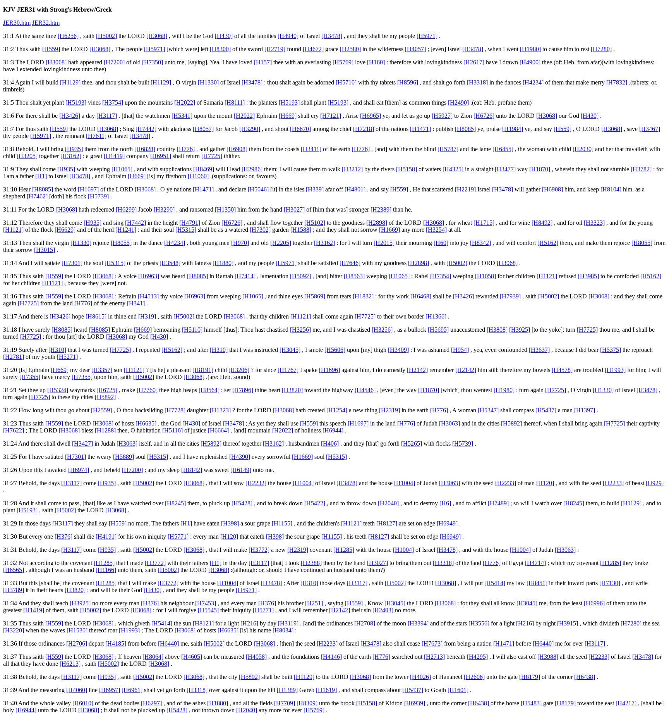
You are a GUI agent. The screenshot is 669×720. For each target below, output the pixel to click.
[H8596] (407, 82)
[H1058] (485, 276)
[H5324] (57, 390)
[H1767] (288, 370)
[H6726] (483, 115)
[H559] (51, 49)
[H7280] (601, 49)
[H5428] (242, 503)
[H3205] (27, 156)
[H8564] (209, 390)
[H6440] (168, 643)
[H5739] (98, 196)
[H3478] (331, 36)
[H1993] (615, 370)
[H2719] (274, 49)
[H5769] (343, 62)
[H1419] (114, 156)
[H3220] (13, 630)
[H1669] (389, 229)
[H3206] (238, 370)
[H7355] (29, 377)
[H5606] (334, 349)
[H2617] (473, 62)
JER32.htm (46, 22)
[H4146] (331, 656)
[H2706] (76, 643)
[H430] (224, 36)
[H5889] (123, 456)
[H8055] (121, 242)
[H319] (147, 316)
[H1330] (208, 82)
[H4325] (453, 169)
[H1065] (122, 169)
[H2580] (350, 49)
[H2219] (465, 189)
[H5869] (314, 296)
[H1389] (287, 690)
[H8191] (202, 370)
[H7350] (152, 62)
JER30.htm (17, 22)
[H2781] (13, 356)
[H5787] (447, 149)
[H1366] (435, 316)
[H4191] (106, 536)
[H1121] (13, 229)
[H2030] (583, 149)
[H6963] (148, 276)
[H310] (57, 349)
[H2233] (505, 483)
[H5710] (346, 82)
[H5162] (547, 242)
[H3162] (70, 156)
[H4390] (239, 456)
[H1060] (198, 176)
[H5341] (182, 115)
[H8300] (220, 49)
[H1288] (105, 430)
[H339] (315, 189)
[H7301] (72, 263)
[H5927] (442, 115)
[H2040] (388, 503)
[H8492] (542, 222)
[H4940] (288, 36)
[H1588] (300, 229)
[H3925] (519, 329)
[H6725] (106, 390)
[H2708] (364, 623)
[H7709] (284, 703)
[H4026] (420, 676)
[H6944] (332, 430)
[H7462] (37, 196)
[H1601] (458, 690)
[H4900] (530, 62)
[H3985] (588, 276)
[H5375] (610, 349)
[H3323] (594, 222)
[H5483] (531, 703)
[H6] (445, 503)
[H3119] (288, 623)
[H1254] (336, 410)
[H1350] (225, 209)
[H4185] (115, 643)
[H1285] (343, 549)
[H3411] (311, 149)
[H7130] (609, 583)
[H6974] (78, 470)
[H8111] (235, 102)
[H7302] (260, 229)
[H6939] (414, 703)
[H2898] (376, 222)
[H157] (263, 62)
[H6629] (65, 229)
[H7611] (96, 136)
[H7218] (363, 129)
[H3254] (436, 229)
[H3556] (478, 623)
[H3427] (82, 443)
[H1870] (539, 169)
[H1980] (530, 49)
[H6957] (109, 690)
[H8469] (203, 169)
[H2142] (417, 370)
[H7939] (510, 296)
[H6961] (132, 690)
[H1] (41, 176)
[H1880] (223, 263)
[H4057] (415, 49)
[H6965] (370, 115)
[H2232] (255, 483)
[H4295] (477, 656)
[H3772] (259, 549)
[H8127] (386, 523)
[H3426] (69, 115)
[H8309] (307, 703)
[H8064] (152, 656)
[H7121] (330, 115)
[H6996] (594, 603)
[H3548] (170, 263)
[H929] (655, 483)
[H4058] (256, 656)
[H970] (240, 242)
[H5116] (172, 430)
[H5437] (545, 410)
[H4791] (189, 222)
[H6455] (502, 149)
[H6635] (146, 423)
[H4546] (365, 390)
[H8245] (175, 503)
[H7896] (242, 390)
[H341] (136, 303)
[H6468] (420, 296)
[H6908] (236, 149)
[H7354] (440, 276)
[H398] (230, 523)
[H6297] (151, 703)
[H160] (376, 62)
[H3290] (249, 129)
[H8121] (203, 623)
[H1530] (77, 630)
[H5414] (494, 583)
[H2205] (280, 242)
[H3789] (13, 590)
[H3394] (418, 623)
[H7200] (114, 62)
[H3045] (290, 349)
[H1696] (329, 370)
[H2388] (311, 563)
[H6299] (126, 209)
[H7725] (211, 156)
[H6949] (447, 523)
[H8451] (537, 583)
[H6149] (240, 470)
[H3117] (106, 115)
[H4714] (535, 563)
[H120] (545, 483)
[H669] (288, 115)
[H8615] (96, 316)
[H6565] (13, 570)
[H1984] (512, 129)
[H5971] (427, 36)
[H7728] (175, 410)
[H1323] (220, 410)
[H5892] (105, 397)
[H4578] (562, 370)
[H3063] (449, 423)
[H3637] (539, 349)
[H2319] (389, 410)
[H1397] (584, 410)
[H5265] (411, 443)
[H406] (330, 443)
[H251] (314, 603)
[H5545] (208, 610)
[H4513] (148, 296)
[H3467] (649, 129)
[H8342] (480, 242)
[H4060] (76, 690)
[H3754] (112, 102)
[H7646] (350, 263)
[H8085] (465, 129)
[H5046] (258, 189)
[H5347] (488, 410)
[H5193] (75, 102)
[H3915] (567, 623)
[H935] (74, 149)
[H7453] (205, 603)
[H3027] (294, 209)
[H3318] (477, 82)
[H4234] (533, 82)
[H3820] (292, 390)
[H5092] (300, 276)
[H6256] (68, 36)
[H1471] (420, 129)
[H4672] (313, 49)
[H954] (460, 349)
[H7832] (616, 82)
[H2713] (434, 656)
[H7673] (432, 643)
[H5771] (178, 536)
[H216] (249, 623)
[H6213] (70, 663)
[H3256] (300, 329)
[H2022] (184, 102)
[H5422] (314, 503)
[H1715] (483, 222)
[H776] (186, 149)
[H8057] (203, 129)
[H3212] (352, 169)
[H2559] (101, 410)
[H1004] (303, 483)
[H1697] (88, 189)
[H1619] (326, 690)
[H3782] (641, 169)
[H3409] (398, 349)
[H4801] (355, 189)
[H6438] (584, 676)
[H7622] (13, 430)
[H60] (441, 242)
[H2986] (252, 169)
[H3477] (505, 169)
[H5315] (185, 229)
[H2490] (458, 102)
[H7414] (245, 276)
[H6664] (218, 430)
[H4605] (191, 656)
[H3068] (156, 36)
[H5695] (438, 329)
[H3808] (497, 329)
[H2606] (474, 676)
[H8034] (283, 630)
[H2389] (381, 209)
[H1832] (363, 296)
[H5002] (106, 36)
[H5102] (314, 222)
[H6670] (300, 129)
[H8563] (354, 276)
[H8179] (529, 676)
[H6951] (160, 156)
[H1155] (282, 523)
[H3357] (101, 370)
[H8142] (191, 470)
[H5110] (192, 329)
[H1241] (125, 229)
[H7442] (146, 129)
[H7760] (147, 390)
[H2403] (382, 610)
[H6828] (144, 149)
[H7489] (498, 503)
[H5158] (406, 169)
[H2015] (384, 242)
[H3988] (547, 656)
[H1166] (106, 570)
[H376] (63, 536)
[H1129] (70, 82)
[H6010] (82, 703)
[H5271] (67, 356)
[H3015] (44, 249)
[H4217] (626, 703)
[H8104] (610, 189)
